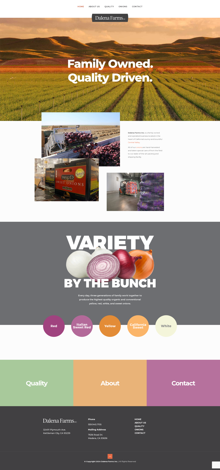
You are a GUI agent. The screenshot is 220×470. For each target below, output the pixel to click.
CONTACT (140, 433)
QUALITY (139, 426)
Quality (36, 383)
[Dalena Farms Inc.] (110, 22)
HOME (138, 419)
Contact (183, 383)
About (110, 383)
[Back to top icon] (110, 456)
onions (139, 147)
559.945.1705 (94, 424)
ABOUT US (140, 423)
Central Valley (134, 142)
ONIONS (139, 429)
